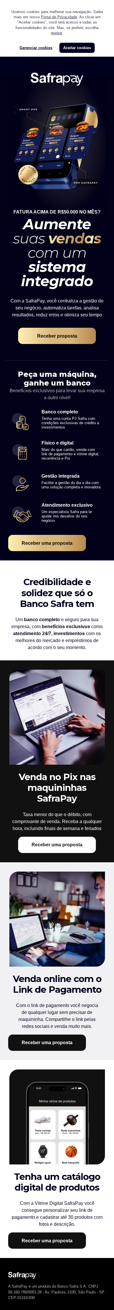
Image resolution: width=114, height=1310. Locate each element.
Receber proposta (57, 336)
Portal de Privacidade (59, 17)
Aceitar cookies (77, 48)
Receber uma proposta (47, 543)
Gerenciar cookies (36, 48)
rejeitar (56, 33)
